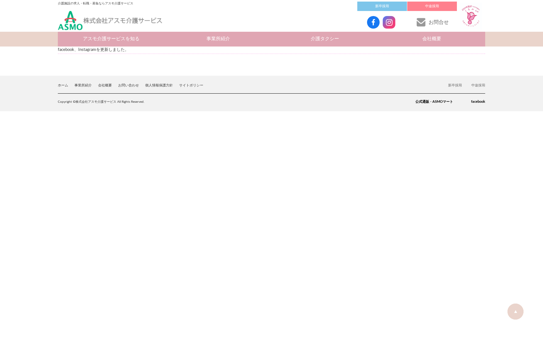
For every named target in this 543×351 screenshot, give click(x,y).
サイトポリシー (191, 85)
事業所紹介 (218, 38)
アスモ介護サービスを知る (111, 38)
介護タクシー (325, 38)
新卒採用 (382, 6)
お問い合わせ (128, 85)
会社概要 (431, 38)
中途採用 (432, 6)
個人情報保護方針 (159, 85)
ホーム (63, 85)
